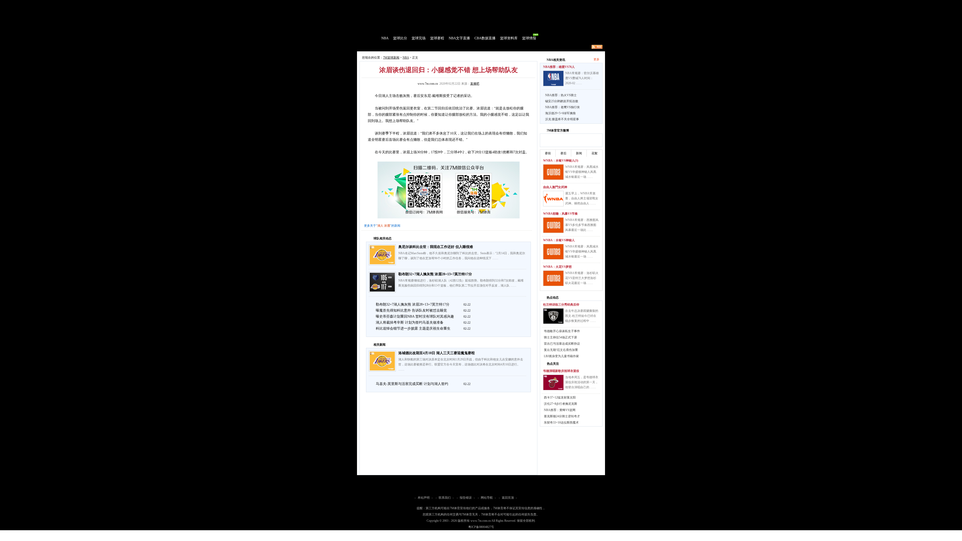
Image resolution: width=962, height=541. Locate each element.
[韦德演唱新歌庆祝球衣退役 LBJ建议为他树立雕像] (553, 382)
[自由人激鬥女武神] (553, 198)
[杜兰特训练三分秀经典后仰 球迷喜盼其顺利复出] (553, 316)
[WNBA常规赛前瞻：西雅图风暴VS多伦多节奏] (553, 225)
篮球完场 (419, 38)
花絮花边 (439, 47)
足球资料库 (494, 3)
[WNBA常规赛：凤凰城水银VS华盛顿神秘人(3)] (553, 172)
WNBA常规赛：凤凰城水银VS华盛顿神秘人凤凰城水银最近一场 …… (581, 172)
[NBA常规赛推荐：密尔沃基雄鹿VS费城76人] (553, 78)
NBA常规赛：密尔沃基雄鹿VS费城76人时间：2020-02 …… (582, 78)
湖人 (380, 225)
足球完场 (395, 3)
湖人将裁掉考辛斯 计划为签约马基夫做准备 (409, 322)
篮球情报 (529, 38)
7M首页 (365, 3)
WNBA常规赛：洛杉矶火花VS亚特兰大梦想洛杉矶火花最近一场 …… (581, 278)
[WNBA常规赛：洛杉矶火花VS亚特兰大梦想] (553, 278)
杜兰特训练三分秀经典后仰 (561, 304)
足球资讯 (478, 3)
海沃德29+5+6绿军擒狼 (560, 113)
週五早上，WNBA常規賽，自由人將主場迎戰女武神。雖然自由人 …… (581, 198)
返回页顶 (508, 497)
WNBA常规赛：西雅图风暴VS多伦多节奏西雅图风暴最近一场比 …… (581, 225)
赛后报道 (405, 47)
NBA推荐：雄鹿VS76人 (559, 67)
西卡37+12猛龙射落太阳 (560, 397)
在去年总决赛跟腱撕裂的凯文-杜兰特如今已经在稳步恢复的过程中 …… (581, 316)
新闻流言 (422, 47)
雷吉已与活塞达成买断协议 (562, 343)
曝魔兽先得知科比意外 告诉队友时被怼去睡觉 (411, 310)
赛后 (563, 153)
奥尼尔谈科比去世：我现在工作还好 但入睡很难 (435, 247)
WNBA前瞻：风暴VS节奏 (560, 213)
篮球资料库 (509, 38)
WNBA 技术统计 (485, 47)
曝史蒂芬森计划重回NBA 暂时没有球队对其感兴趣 (415, 316)
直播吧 (474, 83)
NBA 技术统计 (459, 47)
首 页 (371, 38)
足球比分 (379, 3)
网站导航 (487, 497)
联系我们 (445, 497)
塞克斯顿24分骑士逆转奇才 (562, 416)
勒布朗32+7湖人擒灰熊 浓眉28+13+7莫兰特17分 (435, 274)
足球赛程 (411, 3)
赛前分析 (388, 47)
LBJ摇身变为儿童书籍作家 (561, 356)
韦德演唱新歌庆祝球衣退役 (561, 371)
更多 (596, 59)
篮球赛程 (437, 38)
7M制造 (372, 47)
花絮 (594, 153)
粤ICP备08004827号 (481, 527)
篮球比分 (400, 38)
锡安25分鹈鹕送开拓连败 (561, 101)
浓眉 (387, 225)
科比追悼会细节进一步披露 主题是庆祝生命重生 (413, 328)
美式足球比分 (444, 3)
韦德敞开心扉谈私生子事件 (562, 331)
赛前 (548, 153)
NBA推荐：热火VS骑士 (561, 95)
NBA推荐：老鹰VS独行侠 (562, 107)
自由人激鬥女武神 (555, 187)
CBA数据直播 (485, 38)
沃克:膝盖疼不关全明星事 (562, 119)
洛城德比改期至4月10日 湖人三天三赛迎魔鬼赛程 (436, 353)
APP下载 (511, 3)
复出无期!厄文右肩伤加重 (561, 350)
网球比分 (462, 3)
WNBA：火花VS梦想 (557, 266)
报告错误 (466, 497)
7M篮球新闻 (391, 57)
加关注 (563, 139)
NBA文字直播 (459, 38)
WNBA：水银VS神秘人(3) (560, 160)
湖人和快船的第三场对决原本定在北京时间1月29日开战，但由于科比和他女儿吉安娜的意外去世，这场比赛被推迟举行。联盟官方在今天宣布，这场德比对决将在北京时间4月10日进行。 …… (460, 364)
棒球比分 (426, 3)
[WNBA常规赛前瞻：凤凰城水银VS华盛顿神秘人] (553, 251)
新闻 (579, 153)
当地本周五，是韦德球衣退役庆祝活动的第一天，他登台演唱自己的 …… (581, 382)
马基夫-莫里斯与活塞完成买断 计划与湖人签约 (412, 384)
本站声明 (424, 497)
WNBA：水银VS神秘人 (559, 240)
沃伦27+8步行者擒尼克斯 (560, 403)
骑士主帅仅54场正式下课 (560, 337)
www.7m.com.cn (428, 83)
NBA (385, 38)
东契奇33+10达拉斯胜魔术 (561, 422)
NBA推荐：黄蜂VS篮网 (559, 410)
